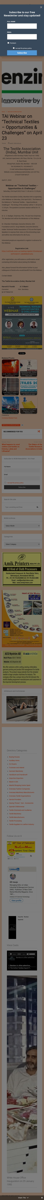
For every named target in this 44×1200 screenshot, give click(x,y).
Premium (12, 43)
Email (9, 32)
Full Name (11, 21)
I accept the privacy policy (23, 48)
